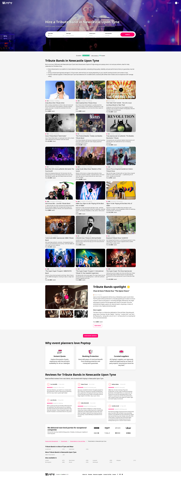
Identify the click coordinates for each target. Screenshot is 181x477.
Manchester (72, 460)
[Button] (60, 90)
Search (169, 3)
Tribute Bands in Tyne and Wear (77, 441)
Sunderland (48, 449)
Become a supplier (97, 474)
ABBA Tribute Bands (50, 454)
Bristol (70, 462)
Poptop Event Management (51, 441)
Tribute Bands (64, 441)
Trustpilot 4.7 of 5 (62, 474)
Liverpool (95, 460)
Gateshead (71, 449)
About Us (84, 474)
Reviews (90, 474)
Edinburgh (95, 462)
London (47, 460)
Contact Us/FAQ (107, 474)
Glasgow (119, 460)
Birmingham (48, 462)
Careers (114, 474)
